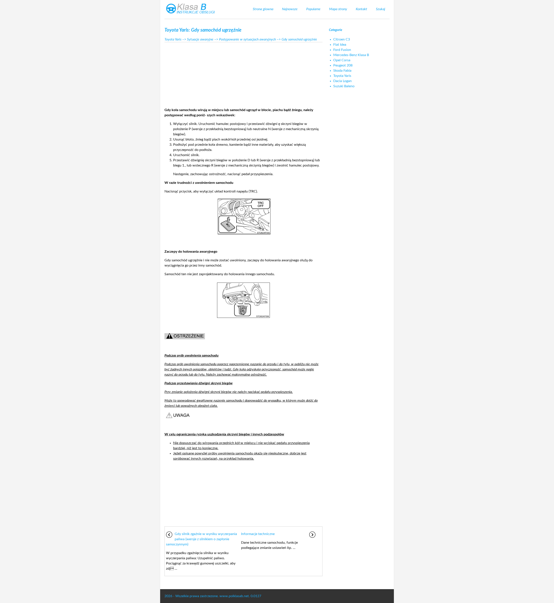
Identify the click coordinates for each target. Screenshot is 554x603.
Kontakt (361, 9)
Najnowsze (290, 9)
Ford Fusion (342, 50)
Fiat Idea (339, 44)
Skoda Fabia (342, 70)
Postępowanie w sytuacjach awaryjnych (247, 39)
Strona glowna (263, 9)
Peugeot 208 (343, 65)
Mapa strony (338, 9)
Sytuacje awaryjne (200, 39)
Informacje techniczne (258, 534)
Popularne (313, 9)
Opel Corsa (341, 60)
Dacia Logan (342, 81)
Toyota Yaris (172, 39)
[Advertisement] (243, 73)
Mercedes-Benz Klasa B (351, 55)
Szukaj (380, 9)
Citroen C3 (341, 39)
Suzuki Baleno (343, 86)
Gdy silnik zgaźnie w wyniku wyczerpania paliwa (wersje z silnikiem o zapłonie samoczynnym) (201, 539)
